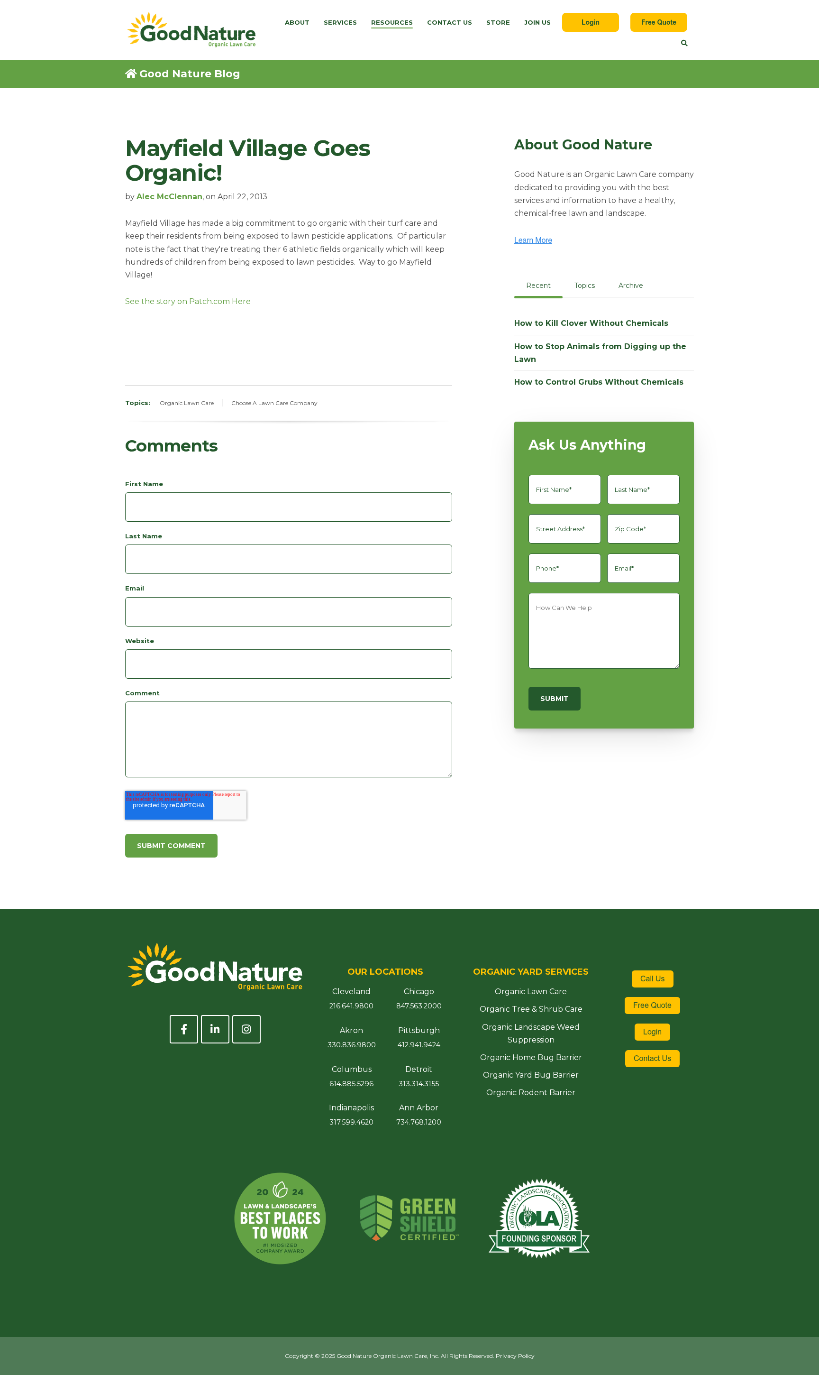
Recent (538, 285)
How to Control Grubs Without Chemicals (598, 382)
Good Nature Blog (189, 73)
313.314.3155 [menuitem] (419, 1084)
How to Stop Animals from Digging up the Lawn (600, 353)
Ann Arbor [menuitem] (418, 1107)
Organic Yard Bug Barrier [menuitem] (531, 1075)
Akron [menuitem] (351, 1030)
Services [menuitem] (340, 22)
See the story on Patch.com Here (188, 301)
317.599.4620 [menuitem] (351, 1122)
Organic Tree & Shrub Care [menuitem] (531, 1009)
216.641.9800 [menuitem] (351, 1006)
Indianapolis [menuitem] (351, 1107)
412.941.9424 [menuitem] (419, 1045)
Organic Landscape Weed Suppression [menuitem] (531, 1033)
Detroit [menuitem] (418, 1069)
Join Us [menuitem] (537, 22)
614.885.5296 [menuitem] (351, 1084)
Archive (631, 285)
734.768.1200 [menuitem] (418, 1122)
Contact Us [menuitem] (449, 22)
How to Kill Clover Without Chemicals (591, 323)
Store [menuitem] (498, 22)
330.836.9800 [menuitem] (352, 1045)
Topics (584, 285)
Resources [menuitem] (392, 22)
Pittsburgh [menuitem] (419, 1030)
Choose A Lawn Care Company (274, 402)
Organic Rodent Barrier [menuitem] (530, 1092)
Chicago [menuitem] (419, 991)
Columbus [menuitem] (352, 1069)
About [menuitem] (297, 22)
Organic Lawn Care (187, 402)
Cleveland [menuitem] (351, 991)
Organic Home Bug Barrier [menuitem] (531, 1057)
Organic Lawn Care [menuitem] (531, 991)
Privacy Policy (515, 1355)
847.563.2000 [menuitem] (419, 1006)
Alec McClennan (169, 196)
